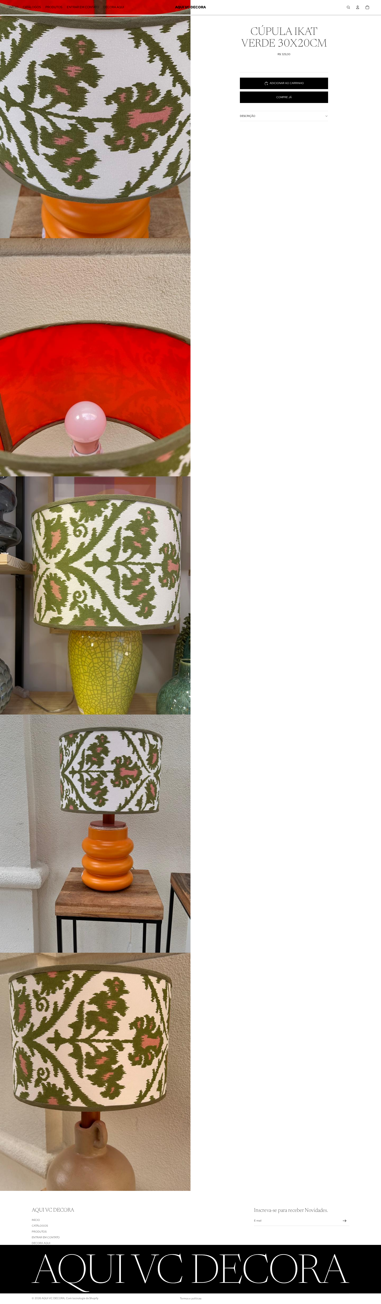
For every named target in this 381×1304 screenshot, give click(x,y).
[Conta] (357, 7)
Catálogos (40, 1225)
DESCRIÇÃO (247, 116)
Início (36, 1220)
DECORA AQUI (41, 1243)
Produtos (39, 1231)
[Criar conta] (344, 1220)
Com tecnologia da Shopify (82, 1298)
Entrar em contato (46, 1237)
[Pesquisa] (348, 7)
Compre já (284, 97)
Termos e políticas (190, 1298)
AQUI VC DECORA (53, 1298)
